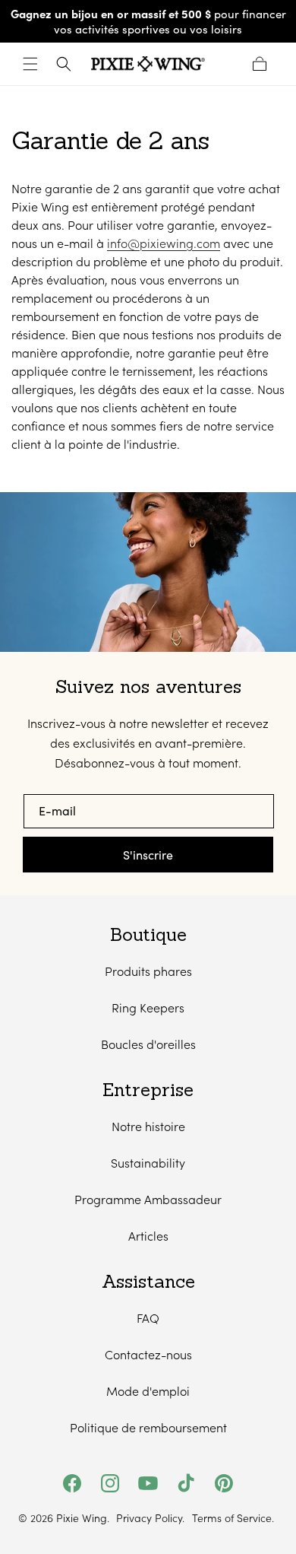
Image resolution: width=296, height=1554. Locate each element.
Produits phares (148, 971)
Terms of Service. (233, 1518)
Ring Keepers (148, 1007)
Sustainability (148, 1163)
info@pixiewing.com (163, 243)
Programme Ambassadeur (148, 1199)
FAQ (148, 1318)
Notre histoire (148, 1126)
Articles (148, 1236)
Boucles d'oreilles (148, 1044)
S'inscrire (148, 855)
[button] (30, 64)
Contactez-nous (148, 1354)
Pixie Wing (81, 1518)
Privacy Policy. (150, 1518)
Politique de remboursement (148, 1427)
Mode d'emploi (148, 1391)
